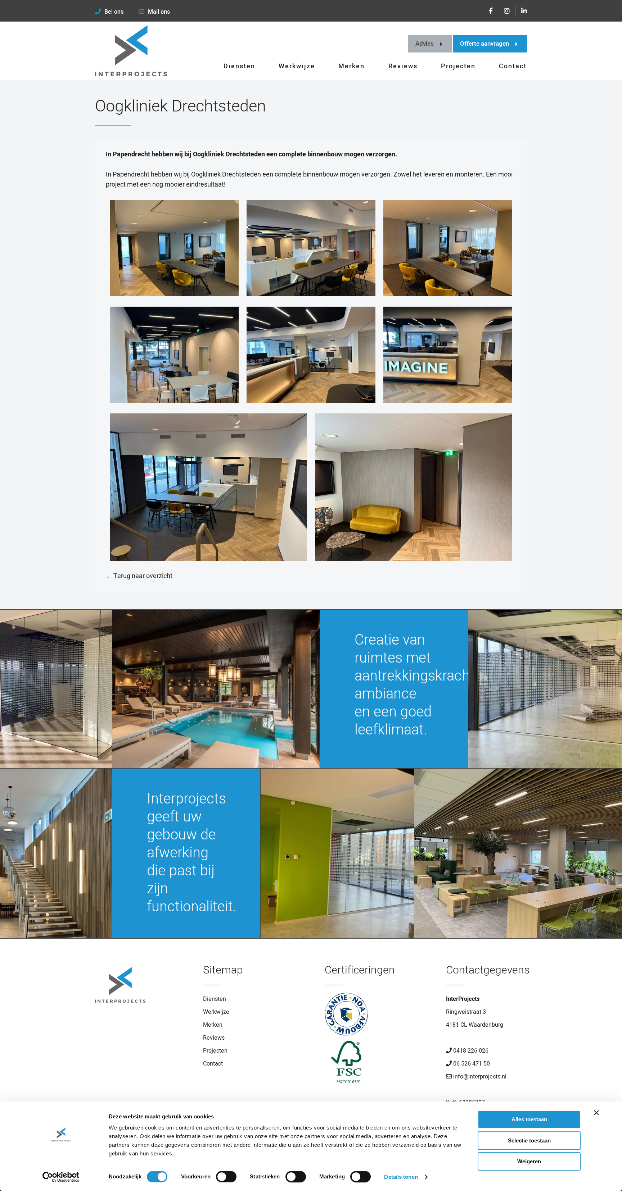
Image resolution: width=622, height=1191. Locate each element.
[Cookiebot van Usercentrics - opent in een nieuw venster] (61, 1177)
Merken (351, 66)
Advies (424, 43)
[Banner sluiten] (596, 1112)
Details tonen (401, 1177)
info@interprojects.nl (479, 1076)
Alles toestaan (529, 1119)
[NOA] (346, 1016)
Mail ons (159, 12)
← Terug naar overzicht (139, 576)
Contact (513, 66)
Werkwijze (297, 66)
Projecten (458, 66)
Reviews (403, 66)
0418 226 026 (470, 1050)
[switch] (226, 1176)
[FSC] (346, 1064)
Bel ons (113, 12)
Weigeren (529, 1161)
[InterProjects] (131, 50)
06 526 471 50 (471, 1063)
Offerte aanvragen (484, 43)
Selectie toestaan (529, 1140)
